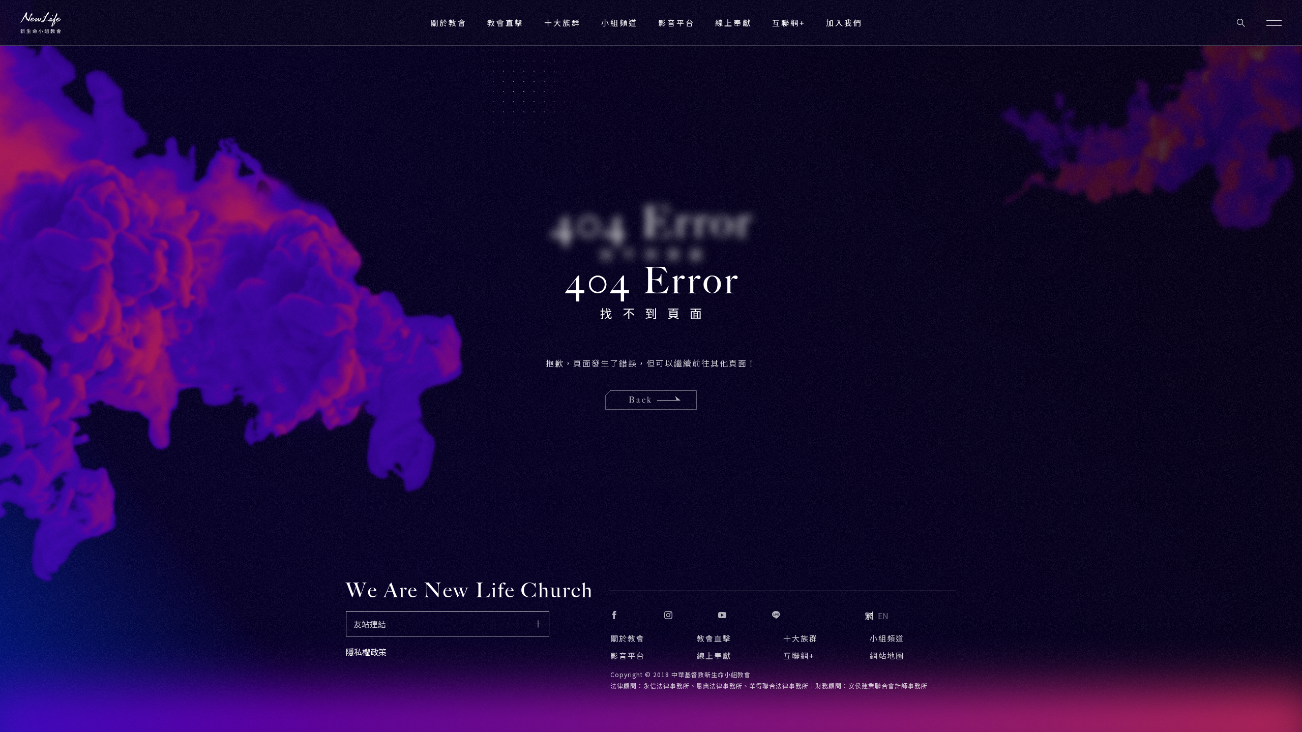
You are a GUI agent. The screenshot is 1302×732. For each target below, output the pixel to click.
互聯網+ (789, 22)
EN (883, 616)
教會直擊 (714, 638)
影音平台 (627, 655)
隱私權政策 (366, 652)
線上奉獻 (714, 655)
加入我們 (844, 22)
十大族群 (800, 638)
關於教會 (627, 638)
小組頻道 (619, 22)
